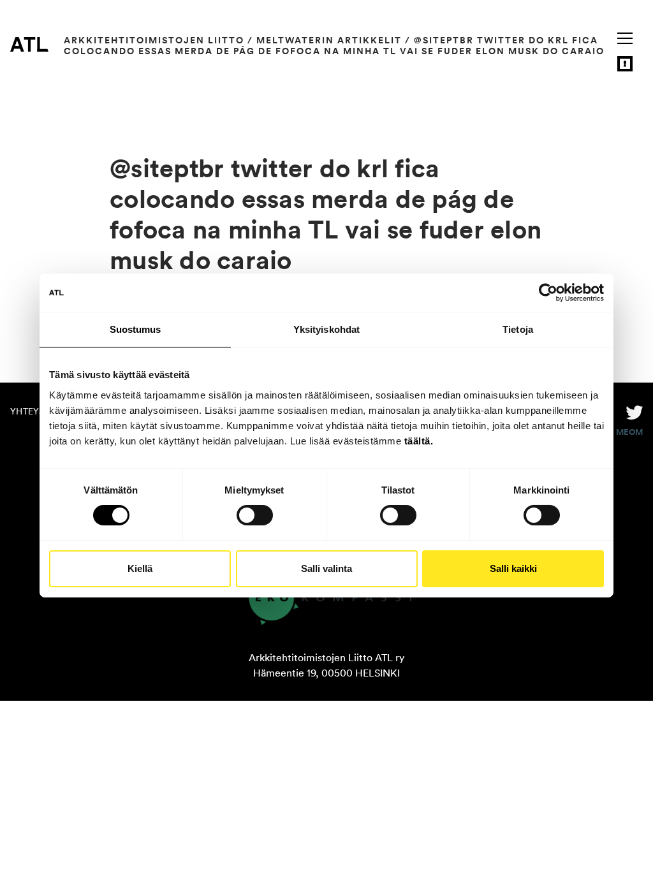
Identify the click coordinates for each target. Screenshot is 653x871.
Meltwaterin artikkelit (329, 40)
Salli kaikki (513, 568)
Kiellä (140, 568)
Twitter (634, 411)
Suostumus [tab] (135, 329)
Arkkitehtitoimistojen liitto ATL (29, 44)
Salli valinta (326, 568)
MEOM (629, 432)
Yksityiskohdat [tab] (326, 329)
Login (625, 63)
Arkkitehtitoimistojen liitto (154, 40)
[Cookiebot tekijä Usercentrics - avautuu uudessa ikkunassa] (548, 292)
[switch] (255, 515)
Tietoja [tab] (518, 329)
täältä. (419, 440)
